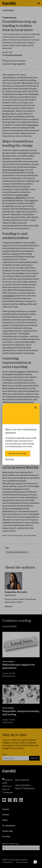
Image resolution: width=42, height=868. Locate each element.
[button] (35, 862)
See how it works (17, 453)
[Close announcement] (35, 407)
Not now (9, 459)
